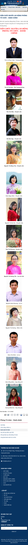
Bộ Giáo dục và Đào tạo (9, 493)
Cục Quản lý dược (8, 497)
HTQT (4, 483)
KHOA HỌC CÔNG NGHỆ (9, 481)
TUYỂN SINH (6, 475)
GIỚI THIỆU (6, 471)
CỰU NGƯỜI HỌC (7, 485)
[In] (24, 414)
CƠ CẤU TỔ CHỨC (7, 473)
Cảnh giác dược (7, 499)
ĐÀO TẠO (5, 477)
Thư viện (6, 501)
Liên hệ (14, 1)
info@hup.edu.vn (7, 461)
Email (5, 503)
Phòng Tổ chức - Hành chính (14, 7)
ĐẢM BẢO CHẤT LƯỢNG (9, 479)
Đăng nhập (9, 1)
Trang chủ (4, 7)
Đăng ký (14, 531)
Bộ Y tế (5, 495)
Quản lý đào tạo (7, 505)
